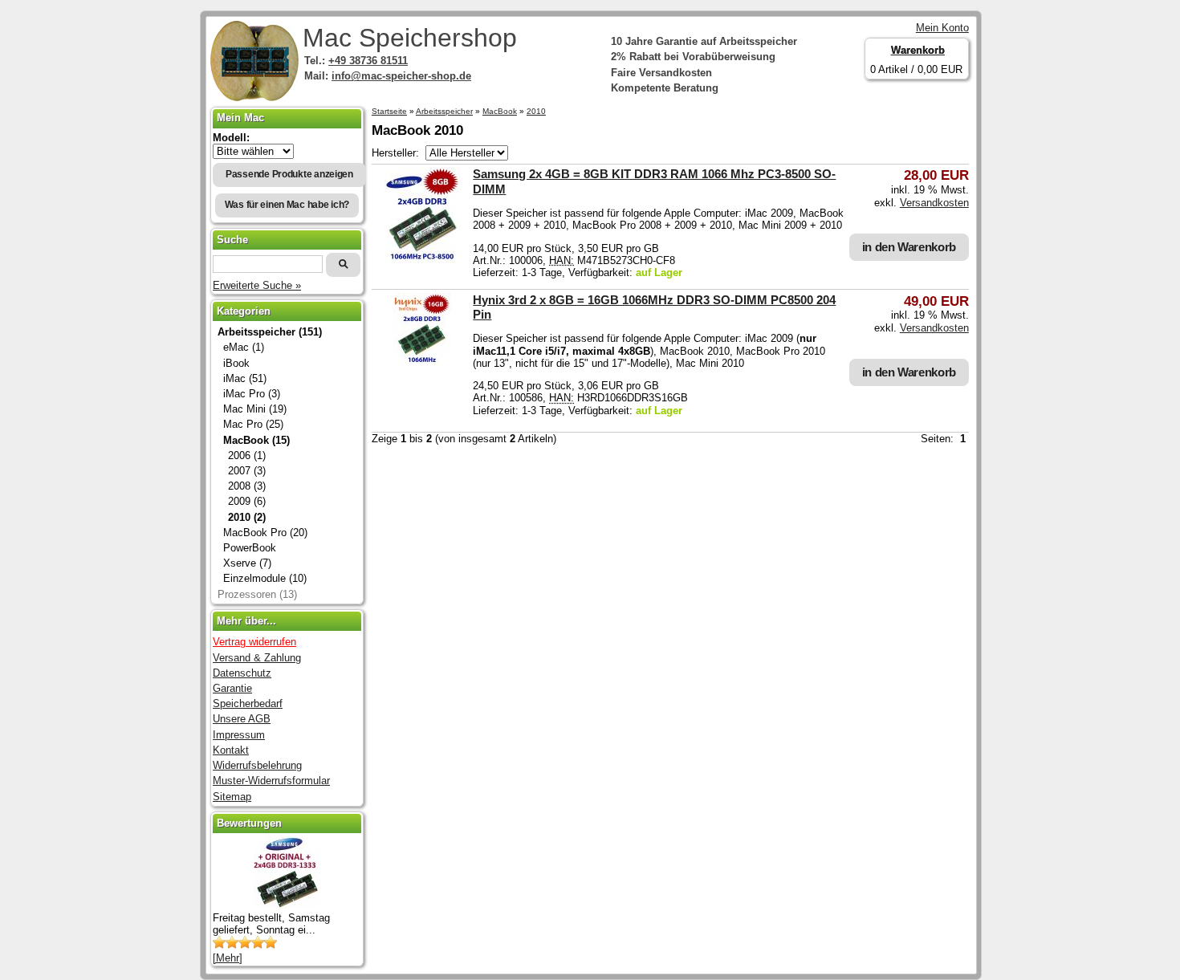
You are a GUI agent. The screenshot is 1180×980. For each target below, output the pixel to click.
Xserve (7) (247, 563)
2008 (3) (247, 486)
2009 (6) (247, 501)
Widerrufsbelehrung (257, 765)
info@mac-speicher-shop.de (401, 76)
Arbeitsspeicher (444, 111)
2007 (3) (247, 471)
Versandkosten (934, 203)
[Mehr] (227, 958)
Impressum (239, 735)
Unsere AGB (242, 719)
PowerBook (249, 548)
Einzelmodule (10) (265, 578)
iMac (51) (245, 378)
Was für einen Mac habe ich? (287, 204)
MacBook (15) (256, 440)
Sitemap (232, 797)
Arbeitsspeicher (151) (270, 332)
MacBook (499, 111)
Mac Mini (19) (255, 409)
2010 (536, 111)
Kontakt (231, 750)
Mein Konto (942, 28)
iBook (236, 363)
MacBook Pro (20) (265, 533)
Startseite (389, 111)
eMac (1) (243, 347)
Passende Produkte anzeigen (289, 174)
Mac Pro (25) (253, 424)
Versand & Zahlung (257, 658)
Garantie (232, 688)
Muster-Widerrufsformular (271, 781)
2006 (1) (247, 455)
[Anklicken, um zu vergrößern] (423, 260)
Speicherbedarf (248, 703)
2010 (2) (247, 517)
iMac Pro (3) (251, 394)
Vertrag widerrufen (254, 642)
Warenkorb (918, 50)
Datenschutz (242, 673)
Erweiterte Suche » (257, 285)
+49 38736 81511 (368, 61)
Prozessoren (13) (257, 594)
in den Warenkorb (909, 247)
